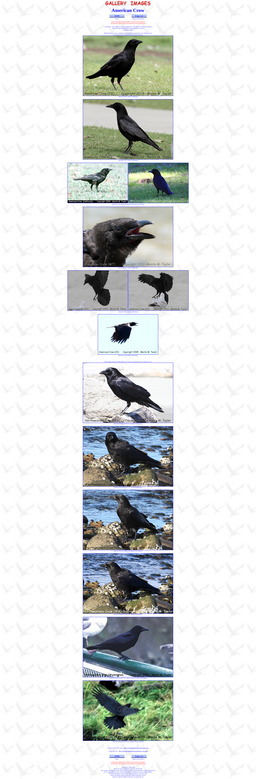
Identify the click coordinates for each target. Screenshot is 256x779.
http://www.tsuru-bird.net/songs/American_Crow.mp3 (133, 751)
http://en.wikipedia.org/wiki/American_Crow (136, 748)
